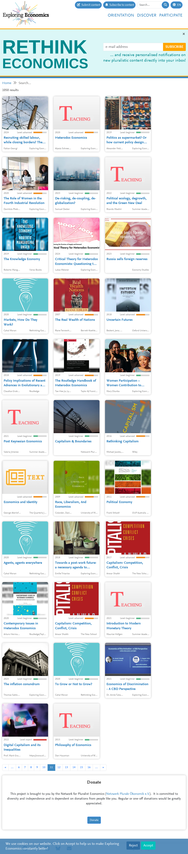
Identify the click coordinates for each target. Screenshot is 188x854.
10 (43, 767)
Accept (148, 845)
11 (51, 767)
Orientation (121, 15)
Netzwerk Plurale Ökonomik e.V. (128, 794)
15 (81, 767)
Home (6, 83)
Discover (146, 15)
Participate (170, 15)
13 (66, 767)
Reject (133, 845)
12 (58, 767)
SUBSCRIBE (174, 47)
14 (74, 767)
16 (89, 767)
